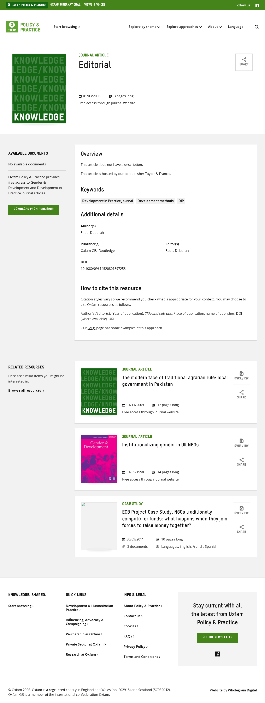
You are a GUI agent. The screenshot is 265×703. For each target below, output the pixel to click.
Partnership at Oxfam (83, 634)
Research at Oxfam (81, 654)
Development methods (155, 200)
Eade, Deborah (92, 232)
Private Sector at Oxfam (85, 644)
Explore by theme (142, 26)
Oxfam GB (88, 250)
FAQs (91, 328)
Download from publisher (34, 209)
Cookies (130, 626)
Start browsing (65, 27)
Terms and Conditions (141, 657)
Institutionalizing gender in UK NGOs (160, 446)
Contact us (132, 616)
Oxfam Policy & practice (29, 5)
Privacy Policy (134, 647)
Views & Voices (94, 5)
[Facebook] (257, 5)
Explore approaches (182, 26)
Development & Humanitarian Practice (89, 608)
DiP (181, 200)
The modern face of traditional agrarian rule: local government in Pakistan (175, 381)
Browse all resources (24, 390)
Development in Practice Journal (107, 200)
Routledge (107, 250)
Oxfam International (65, 5)
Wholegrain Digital (242, 690)
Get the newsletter (217, 637)
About (213, 26)
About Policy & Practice (142, 606)
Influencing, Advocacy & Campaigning (85, 622)
